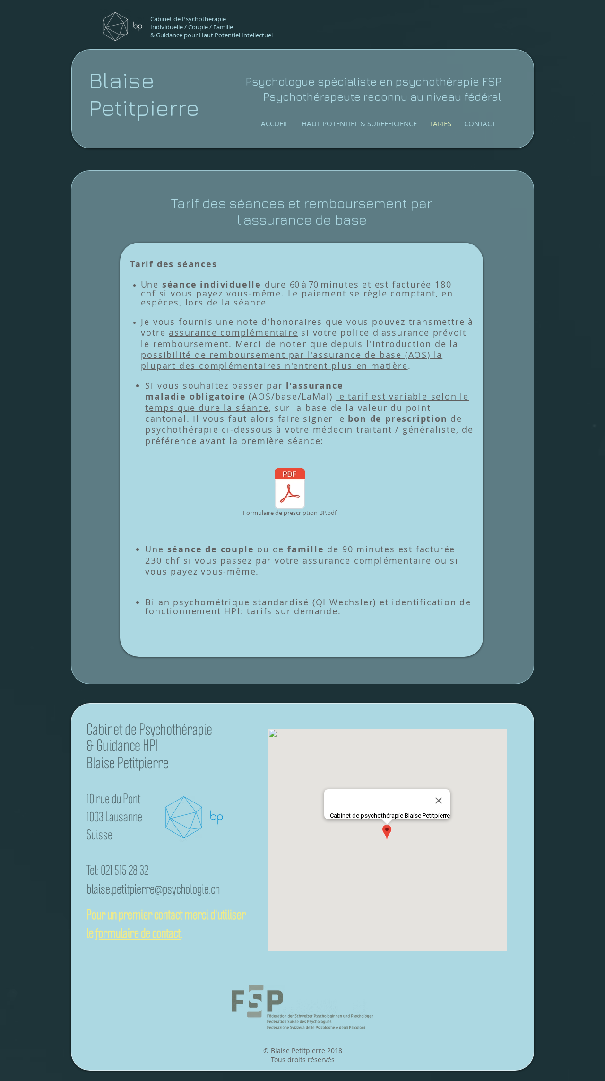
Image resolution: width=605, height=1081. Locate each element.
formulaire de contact (138, 933)
